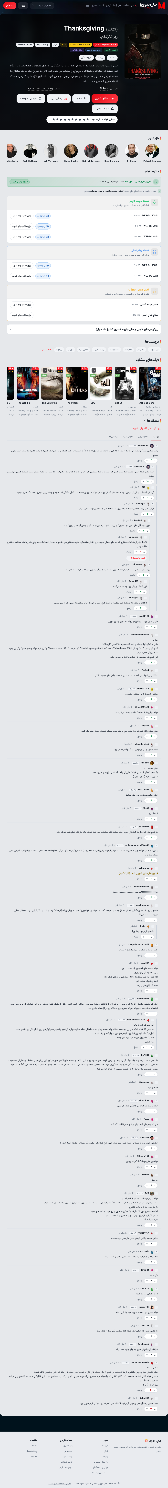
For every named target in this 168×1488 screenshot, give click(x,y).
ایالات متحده (47, 88)
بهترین (156, 436)
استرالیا (31, 88)
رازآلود (100, 57)
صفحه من (68, 1451)
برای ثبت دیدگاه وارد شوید (147, 428)
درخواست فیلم (66, 1467)
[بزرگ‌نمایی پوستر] (143, 51)
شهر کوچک (154, 349)
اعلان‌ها (34, 1456)
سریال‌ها (117, 5)
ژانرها (105, 1456)
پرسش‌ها (113, 436)
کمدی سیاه (83, 349)
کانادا (38, 88)
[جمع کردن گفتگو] (160, 527)
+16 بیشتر (46, 349)
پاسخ (139, 460)
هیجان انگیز (86, 57)
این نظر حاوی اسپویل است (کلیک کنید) (137, 873)
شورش (70, 349)
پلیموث (59, 349)
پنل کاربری (68, 1445)
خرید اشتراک (67, 1462)
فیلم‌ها (125, 5)
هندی (94, 5)
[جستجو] (33, 5)
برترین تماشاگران (100, 1467)
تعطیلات (128, 349)
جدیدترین (143, 436)
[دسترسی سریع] (87, 6)
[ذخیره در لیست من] (142, 370)
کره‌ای (108, 5)
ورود (23, 5)
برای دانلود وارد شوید (21, 216)
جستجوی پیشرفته (100, 1473)
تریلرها (105, 1445)
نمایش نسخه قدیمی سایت (60, 1483)
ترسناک (112, 57)
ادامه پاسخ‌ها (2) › (136, 558)
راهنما (34, 1445)
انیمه (101, 5)
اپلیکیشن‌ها (32, 1451)
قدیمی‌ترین (128, 436)
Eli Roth (104, 88)
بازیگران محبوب (101, 1462)
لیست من (68, 1456)
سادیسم (140, 349)
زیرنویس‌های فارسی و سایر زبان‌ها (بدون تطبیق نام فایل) (127, 329)
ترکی (106, 1451)
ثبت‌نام (9, 5)
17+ (64, 44)
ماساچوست (114, 349)
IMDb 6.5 (80, 44)
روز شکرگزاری (99, 349)
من (132, 5)
